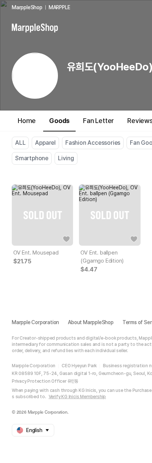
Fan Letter (98, 120)
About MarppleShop (91, 322)
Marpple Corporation (35, 322)
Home (27, 120)
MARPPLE (59, 7)
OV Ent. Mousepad (36, 252)
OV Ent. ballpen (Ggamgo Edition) (102, 256)
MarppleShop (27, 7)
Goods (59, 120)
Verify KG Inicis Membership (77, 396)
